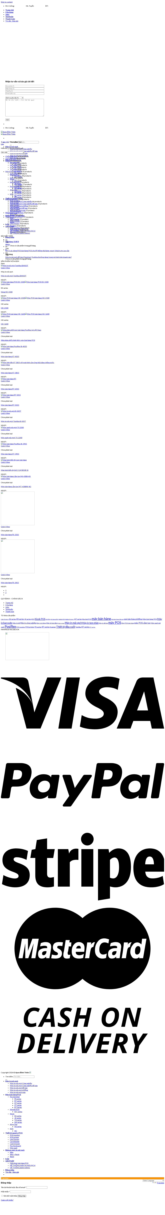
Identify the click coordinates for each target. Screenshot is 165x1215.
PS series (18, 191)
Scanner (13, 232)
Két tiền (48, 619)
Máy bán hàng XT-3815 (10, 373)
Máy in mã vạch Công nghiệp (21, 201)
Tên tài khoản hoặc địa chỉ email (13, 1187)
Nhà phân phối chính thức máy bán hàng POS (18, 340)
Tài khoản (9, 16)
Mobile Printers (69, 619)
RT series (18, 193)
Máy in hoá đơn (52, 623)
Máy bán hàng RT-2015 (10, 389)
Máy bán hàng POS (12, 171)
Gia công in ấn (10, 159)
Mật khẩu (5, 1191)
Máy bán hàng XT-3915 (10, 454)
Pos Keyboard (15, 1146)
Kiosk (12, 179)
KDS (11, 194)
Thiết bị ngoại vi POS (13, 217)
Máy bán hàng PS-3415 (10, 582)
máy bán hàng (101, 619)
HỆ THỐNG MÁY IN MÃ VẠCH (22, 1165)
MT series (18, 184)
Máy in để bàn (103, 623)
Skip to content (7, 2)
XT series (18, 195)
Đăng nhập (21, 1196)
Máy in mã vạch (11, 147)
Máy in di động (41, 623)
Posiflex (10, 626)
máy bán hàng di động (133, 619)
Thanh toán (10, 19)
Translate (160, 1183)
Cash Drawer (15, 221)
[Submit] (11, 145)
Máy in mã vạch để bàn (19, 208)
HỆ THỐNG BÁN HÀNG (20, 233)
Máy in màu (61, 623)
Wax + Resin (14, 1154)
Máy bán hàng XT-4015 (10, 356)
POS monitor (15, 228)
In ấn (7, 224)
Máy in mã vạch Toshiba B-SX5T (13, 421)
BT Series (18, 188)
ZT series (18, 197)
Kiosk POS (40, 619)
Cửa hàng (9, 12)
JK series (13, 167)
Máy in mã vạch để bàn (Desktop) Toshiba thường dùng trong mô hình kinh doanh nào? (38, 257)
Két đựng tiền (54, 619)
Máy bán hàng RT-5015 (10, 405)
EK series (13, 163)
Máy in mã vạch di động (19, 206)
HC (15, 180)
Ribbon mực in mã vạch (14, 213)
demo (7, 244)
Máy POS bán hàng (127, 623)
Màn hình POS (86, 619)
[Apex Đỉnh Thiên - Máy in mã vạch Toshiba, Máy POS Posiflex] (8, 133)
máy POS (114, 622)
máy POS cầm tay (142, 623)
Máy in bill (16, 623)
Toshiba (78, 627)
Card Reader (15, 219)
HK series (14, 165)
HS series (18, 176)
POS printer (14, 230)
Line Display (15, 223)
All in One (13, 190)
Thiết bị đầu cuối (65, 626)
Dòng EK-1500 (6, 292)
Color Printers (5, 619)
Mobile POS (15, 182)
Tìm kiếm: (9, 1076)
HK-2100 (4, 308)
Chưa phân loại (11, 156)
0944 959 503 (20, 6)
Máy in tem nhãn (90, 623)
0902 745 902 (39, 6)
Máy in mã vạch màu (18, 210)
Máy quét (13, 1148)
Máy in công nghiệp (28, 623)
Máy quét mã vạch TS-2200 (11, 438)
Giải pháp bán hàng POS (19, 1163)
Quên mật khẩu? (7, 1200)
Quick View (5, 268)
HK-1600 (4, 324)
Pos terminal (15, 186)
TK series (14, 169)
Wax (11, 1152)
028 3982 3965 (54, 6)
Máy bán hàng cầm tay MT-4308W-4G (16, 486)
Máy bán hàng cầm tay (117, 619)
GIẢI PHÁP (9, 226)
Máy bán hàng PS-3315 (10, 535)
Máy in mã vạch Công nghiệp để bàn (24, 204)
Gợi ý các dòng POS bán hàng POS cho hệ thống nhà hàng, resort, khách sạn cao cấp (37, 251)
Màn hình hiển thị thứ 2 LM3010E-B (14, 470)
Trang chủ (9, 10)
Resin (12, 215)
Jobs (7, 14)
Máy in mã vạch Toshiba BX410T (13, 276)
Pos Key (13, 226)
